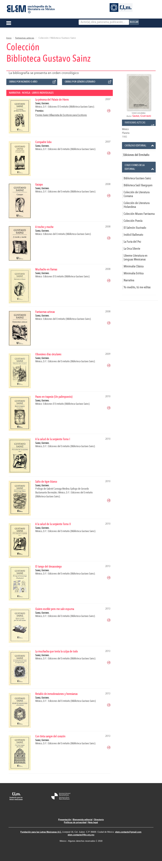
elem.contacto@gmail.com (128, 832)
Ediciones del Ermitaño (136, 155)
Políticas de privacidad (75, 822)
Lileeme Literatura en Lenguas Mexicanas (135, 257)
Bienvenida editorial (82, 819)
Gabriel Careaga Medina (58, 489)
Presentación (64, 819)
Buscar (134, 22)
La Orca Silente (132, 248)
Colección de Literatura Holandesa (137, 205)
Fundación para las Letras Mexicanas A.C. (41, 832)
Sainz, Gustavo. (42, 103)
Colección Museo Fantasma (139, 214)
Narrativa (129, 280)
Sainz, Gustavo (141, 116)
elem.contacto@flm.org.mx (81, 835)
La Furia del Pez (132, 241)
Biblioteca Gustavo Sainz (137, 178)
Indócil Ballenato (133, 234)
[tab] (139, 145)
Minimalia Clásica (133, 266)
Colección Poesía (133, 221)
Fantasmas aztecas (24, 38)
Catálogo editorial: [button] (135, 145)
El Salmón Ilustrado (135, 228)
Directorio (99, 819)
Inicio (9, 38)
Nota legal (93, 822)
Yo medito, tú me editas (137, 287)
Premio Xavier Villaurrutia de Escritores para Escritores (61, 115)
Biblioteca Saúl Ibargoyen (138, 185)
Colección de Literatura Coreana (137, 194)
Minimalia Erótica (133, 273)
